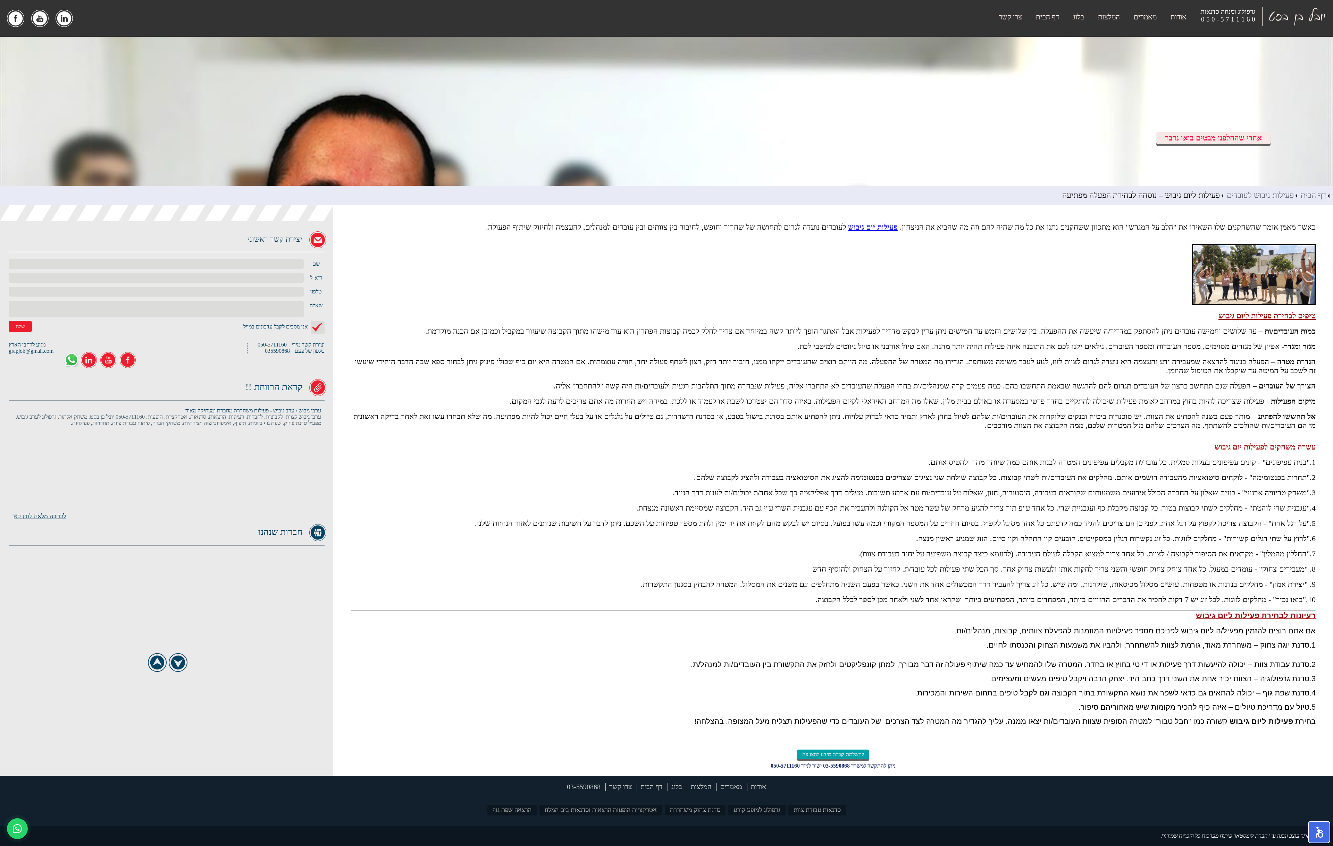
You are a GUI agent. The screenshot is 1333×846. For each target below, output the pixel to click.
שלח (20, 326)
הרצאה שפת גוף (512, 809)
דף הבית (1047, 17)
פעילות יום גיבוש (873, 227)
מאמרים (1145, 17)
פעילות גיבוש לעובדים (1260, 195)
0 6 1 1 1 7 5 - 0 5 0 (1228, 19)
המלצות (1109, 17)
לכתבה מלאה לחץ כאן (39, 516)
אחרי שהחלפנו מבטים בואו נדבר (1213, 138)
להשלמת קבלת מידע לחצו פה (833, 754)
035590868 (277, 351)
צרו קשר (1010, 17)
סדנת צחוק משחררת (695, 809)
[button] (1319, 832)
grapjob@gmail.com (31, 351)
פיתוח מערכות (1217, 836)
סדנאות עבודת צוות (817, 809)
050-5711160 (785, 766)
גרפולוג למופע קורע (756, 809)
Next (177, 662)
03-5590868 (836, 766)
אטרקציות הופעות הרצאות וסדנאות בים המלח (601, 809)
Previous (157, 662)
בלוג (1078, 17)
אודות (1179, 17)
